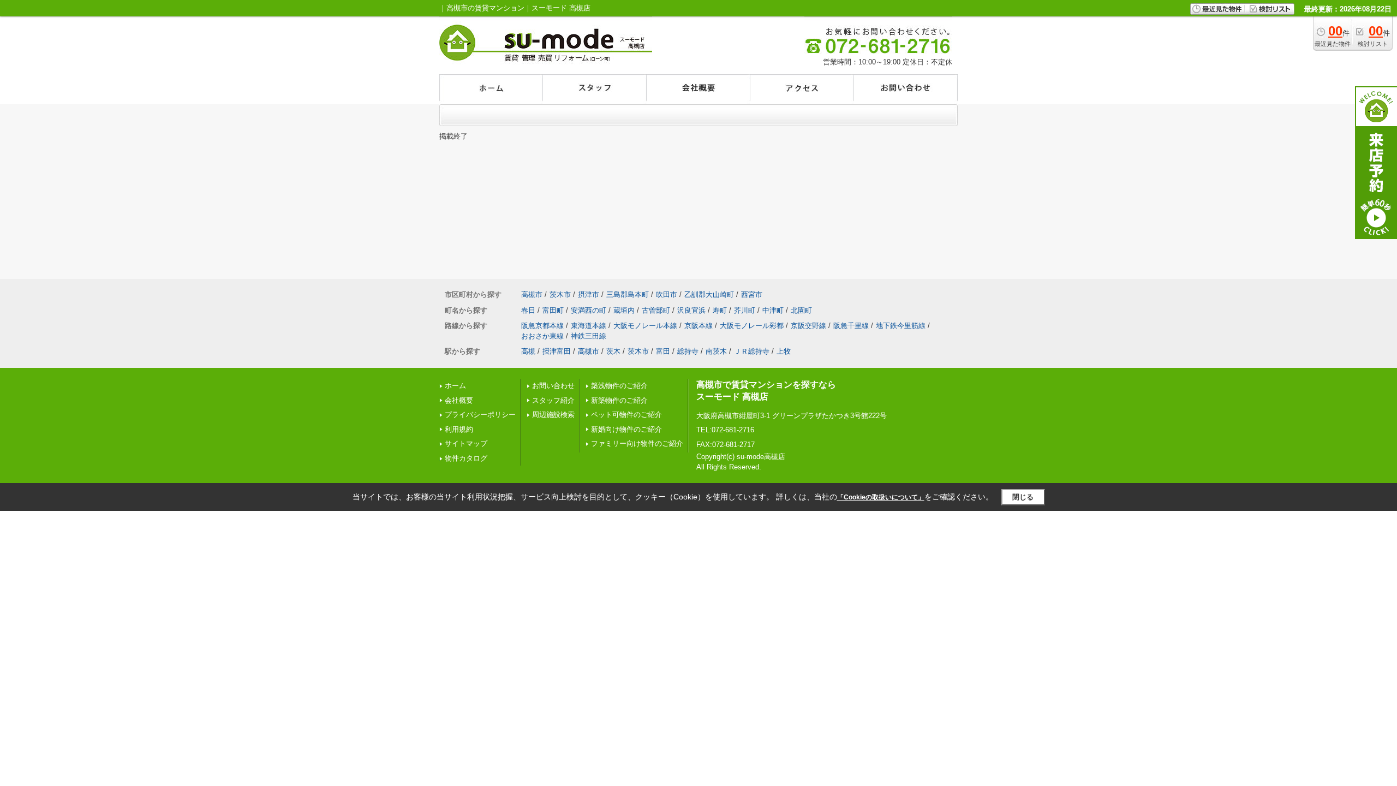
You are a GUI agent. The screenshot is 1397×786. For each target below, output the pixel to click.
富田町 (553, 310)
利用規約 (459, 429)
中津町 (773, 310)
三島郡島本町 (627, 294)
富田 (663, 351)
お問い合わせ (553, 386)
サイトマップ (466, 443)
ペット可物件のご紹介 (626, 414)
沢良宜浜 (691, 310)
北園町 (801, 310)
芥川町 (744, 310)
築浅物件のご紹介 (619, 386)
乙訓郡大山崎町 (709, 294)
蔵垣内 (624, 310)
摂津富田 (556, 351)
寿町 (720, 310)
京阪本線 (698, 325)
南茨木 (716, 351)
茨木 (613, 351)
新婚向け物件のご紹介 (626, 429)
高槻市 (531, 294)
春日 (528, 310)
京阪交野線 (808, 325)
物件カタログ (466, 458)
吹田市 (666, 294)
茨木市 (560, 294)
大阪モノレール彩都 (752, 325)
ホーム (455, 386)
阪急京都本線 (542, 325)
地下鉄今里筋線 (901, 325)
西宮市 (751, 294)
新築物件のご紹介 (619, 400)
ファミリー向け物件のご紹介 (637, 443)
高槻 (528, 351)
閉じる (1023, 497)
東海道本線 (588, 325)
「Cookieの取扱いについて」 (880, 497)
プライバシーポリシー (480, 414)
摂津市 (588, 294)
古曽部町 (656, 310)
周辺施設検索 (553, 414)
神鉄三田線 (588, 336)
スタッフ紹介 (553, 400)
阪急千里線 (851, 325)
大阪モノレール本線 (645, 325)
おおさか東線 (542, 336)
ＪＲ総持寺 (751, 351)
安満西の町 (588, 310)
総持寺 (687, 351)
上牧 (784, 351)
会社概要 (459, 400)
